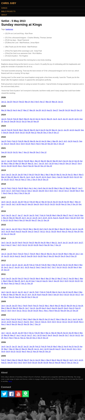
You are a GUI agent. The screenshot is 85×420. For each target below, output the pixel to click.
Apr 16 (49, 202)
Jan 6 (3, 174)
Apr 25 (70, 292)
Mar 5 (55, 346)
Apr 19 (76, 161)
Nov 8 (25, 166)
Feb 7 (37, 215)
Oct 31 (15, 152)
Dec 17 (56, 132)
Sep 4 (67, 218)
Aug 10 (14, 322)
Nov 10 (17, 179)
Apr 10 (32, 119)
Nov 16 (30, 121)
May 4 (76, 174)
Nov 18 (29, 338)
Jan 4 (3, 229)
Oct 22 (52, 204)
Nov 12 (33, 132)
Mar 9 (21, 119)
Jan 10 (8, 292)
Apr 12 (37, 119)
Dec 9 (51, 132)
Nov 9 (5, 193)
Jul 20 (9, 322)
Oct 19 (67, 110)
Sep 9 (50, 335)
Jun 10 (41, 163)
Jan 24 (26, 215)
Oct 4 (80, 163)
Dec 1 (29, 179)
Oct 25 (14, 166)
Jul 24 (70, 141)
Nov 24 (36, 121)
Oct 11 (3, 166)
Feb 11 (14, 188)
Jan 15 (8, 202)
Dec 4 (56, 144)
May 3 (6, 163)
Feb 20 (20, 141)
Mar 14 (27, 102)
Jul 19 (51, 163)
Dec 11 (40, 220)
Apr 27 (20, 110)
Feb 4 (9, 141)
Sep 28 (61, 110)
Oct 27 (12, 179)
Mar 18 (53, 333)
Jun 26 (34, 218)
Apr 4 (60, 292)
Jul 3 (65, 141)
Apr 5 (37, 102)
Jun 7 (36, 163)
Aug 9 (13, 231)
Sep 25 (12, 144)
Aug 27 (58, 349)
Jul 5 (46, 163)
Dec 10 (75, 204)
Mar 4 (21, 130)
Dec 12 (43, 152)
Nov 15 (64, 231)
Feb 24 (37, 174)
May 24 (49, 119)
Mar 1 (32, 161)
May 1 (49, 141)
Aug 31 (49, 110)
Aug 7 (33, 281)
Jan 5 (3, 242)
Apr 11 (32, 360)
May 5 (81, 174)
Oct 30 (40, 362)
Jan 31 (31, 215)
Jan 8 (3, 202)
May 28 (30, 349)
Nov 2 (81, 322)
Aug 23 (62, 163)
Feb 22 (21, 102)
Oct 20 (40, 256)
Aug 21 (75, 141)
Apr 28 (60, 254)
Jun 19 (28, 281)
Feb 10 (9, 119)
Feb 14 (15, 102)
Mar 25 (54, 265)
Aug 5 (18, 191)
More (10, 381)
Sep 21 (43, 322)
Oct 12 (18, 121)
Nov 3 (45, 256)
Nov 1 (20, 166)
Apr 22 (65, 265)
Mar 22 (9, 110)
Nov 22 (31, 166)
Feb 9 (15, 161)
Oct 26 (35, 245)
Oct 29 (58, 204)
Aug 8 (39, 294)
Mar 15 (37, 161)
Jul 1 (22, 267)
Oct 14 (61, 191)
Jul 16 (71, 130)
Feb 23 (31, 242)
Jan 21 (3, 119)
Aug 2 (56, 163)
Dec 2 (16, 193)
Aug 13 (24, 204)
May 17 (26, 110)
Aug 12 (24, 191)
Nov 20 (50, 144)
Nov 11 (10, 193)
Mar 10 (43, 254)
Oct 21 (64, 267)
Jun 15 (65, 119)
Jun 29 (38, 110)
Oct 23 (27, 144)
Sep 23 (35, 191)
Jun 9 (60, 119)
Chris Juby (8, 3)
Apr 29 (51, 188)
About (4, 15)
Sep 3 (63, 349)
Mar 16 (3, 110)
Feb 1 (20, 229)
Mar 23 (32, 130)
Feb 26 (15, 130)
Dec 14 (58, 245)
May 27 (74, 188)
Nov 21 (11, 297)
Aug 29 (44, 294)
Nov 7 (21, 152)
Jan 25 (9, 102)
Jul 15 (27, 267)
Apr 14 (45, 188)
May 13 (62, 188)
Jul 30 (18, 204)
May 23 (18, 163)
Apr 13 (47, 319)
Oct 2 (18, 144)
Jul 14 (44, 177)
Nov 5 (33, 144)
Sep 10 (6, 121)
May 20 (6, 335)
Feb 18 (15, 119)
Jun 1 (70, 319)
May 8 (5, 281)
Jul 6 (76, 242)
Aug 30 (24, 231)
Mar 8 (52, 306)
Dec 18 (61, 144)
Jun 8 (55, 119)
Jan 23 (3, 141)
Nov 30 (47, 245)
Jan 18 (14, 229)
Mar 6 (54, 215)
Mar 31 (59, 174)
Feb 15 (25, 229)
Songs (4, 8)
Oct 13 (24, 121)
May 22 (12, 218)
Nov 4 (78, 191)
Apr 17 (42, 102)
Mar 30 (37, 242)
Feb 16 (20, 161)
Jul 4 (29, 294)
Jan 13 (8, 174)
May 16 (54, 102)
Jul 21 (76, 119)
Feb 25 (37, 333)
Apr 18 (64, 174)
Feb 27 (3, 360)
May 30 (18, 294)
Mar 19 (26, 130)
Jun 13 (24, 294)
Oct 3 (47, 191)
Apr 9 (38, 130)
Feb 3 (26, 174)
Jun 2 (28, 177)
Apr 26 (80, 306)
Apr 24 (43, 141)
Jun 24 (17, 267)
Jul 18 (34, 294)
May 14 (54, 130)
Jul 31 (50, 218)
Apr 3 (33, 102)
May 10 (48, 102)
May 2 (76, 292)
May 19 (10, 177)
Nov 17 (24, 179)
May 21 (16, 177)
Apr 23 (42, 130)
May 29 (55, 141)
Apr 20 (43, 242)
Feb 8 (25, 306)
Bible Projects (8, 11)
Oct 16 (5, 220)
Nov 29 (77, 231)
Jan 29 (20, 202)
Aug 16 (54, 308)
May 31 (30, 163)
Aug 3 (3, 245)
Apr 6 (15, 110)
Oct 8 (17, 132)
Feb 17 (26, 254)
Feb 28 (26, 161)
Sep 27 (55, 110)
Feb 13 (14, 141)
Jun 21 (60, 102)
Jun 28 (80, 229)
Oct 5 (51, 191)
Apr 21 (43, 119)
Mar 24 (26, 119)
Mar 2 (25, 319)
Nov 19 (44, 144)
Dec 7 (52, 245)
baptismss (9, 29)
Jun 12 (29, 218)
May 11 (54, 242)
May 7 (72, 202)
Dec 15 (45, 179)
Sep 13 (68, 163)
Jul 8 (13, 191)
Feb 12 (26, 202)
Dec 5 (38, 152)
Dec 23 (6, 270)
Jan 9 (3, 278)
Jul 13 (44, 110)
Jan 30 (14, 278)
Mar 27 (65, 215)
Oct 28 (28, 132)
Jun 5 (61, 141)
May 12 (4, 177)
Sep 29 (12, 121)
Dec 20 (49, 166)
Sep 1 (54, 177)
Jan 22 (3, 130)
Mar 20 (26, 141)
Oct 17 (66, 191)
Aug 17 (9, 245)
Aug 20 (77, 130)
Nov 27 (34, 220)
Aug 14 (39, 281)
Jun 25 (66, 130)
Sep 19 (4, 152)
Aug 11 (17, 256)
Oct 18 (9, 166)
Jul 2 (13, 204)
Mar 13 (48, 278)
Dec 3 (45, 132)
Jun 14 (74, 229)
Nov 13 (26, 152)
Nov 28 (32, 152)
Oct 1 (75, 349)
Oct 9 (23, 144)
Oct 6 (71, 177)
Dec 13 (79, 110)
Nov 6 (38, 144)
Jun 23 (71, 119)
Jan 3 (3, 215)
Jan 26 (14, 242)
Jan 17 (3, 161)
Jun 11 (60, 130)
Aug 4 (49, 177)
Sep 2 (29, 191)
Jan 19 (9, 161)
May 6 (56, 188)
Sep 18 (73, 218)
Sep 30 (11, 132)
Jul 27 (81, 242)
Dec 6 (35, 179)
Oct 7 (56, 191)
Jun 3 (80, 188)
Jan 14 (3, 188)
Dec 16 (27, 193)
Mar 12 (38, 202)
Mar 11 (48, 333)
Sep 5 (50, 294)
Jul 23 (46, 349)
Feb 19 (32, 202)
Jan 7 (3, 333)
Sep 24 (5, 132)
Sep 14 (6, 144)
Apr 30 (48, 130)
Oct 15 (22, 132)
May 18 (32, 110)
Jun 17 (8, 191)
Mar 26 (32, 141)
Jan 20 (20, 174)
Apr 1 (31, 188)
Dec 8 (40, 179)
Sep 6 (66, 308)
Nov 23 (73, 110)
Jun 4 (3, 204)
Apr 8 (40, 188)
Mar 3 (48, 174)
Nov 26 (39, 132)
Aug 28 (61, 218)
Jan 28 (14, 333)
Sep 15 (60, 177)
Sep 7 (14, 245)
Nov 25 (41, 351)
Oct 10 (9, 152)
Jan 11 (3, 102)
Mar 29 (55, 161)
